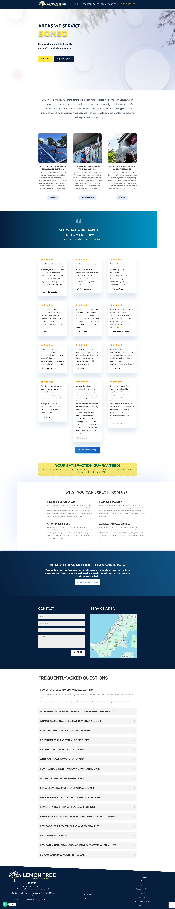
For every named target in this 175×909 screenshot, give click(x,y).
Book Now (52, 197)
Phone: (28, 886)
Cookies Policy (143, 906)
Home (78, 4)
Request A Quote (91, 4)
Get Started (122, 197)
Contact (112, 4)
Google (97, 239)
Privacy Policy (143, 897)
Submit (77, 652)
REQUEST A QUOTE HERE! (87, 582)
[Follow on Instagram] (89, 898)
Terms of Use (143, 893)
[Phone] (5, 904)
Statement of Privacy (142, 901)
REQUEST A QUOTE (64, 59)
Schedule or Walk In (87, 197)
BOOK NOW (45, 59)
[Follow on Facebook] (85, 898)
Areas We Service (126, 4)
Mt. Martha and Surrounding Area (38, 889)
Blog (103, 4)
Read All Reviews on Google (87, 450)
